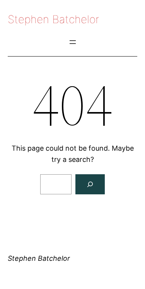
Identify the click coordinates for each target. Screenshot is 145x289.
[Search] (90, 184)
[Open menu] (72, 42)
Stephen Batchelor (53, 19)
